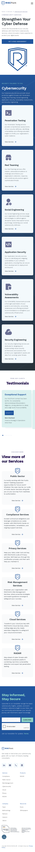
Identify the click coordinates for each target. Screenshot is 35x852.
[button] (32, 3)
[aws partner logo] (17, 829)
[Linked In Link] (4, 765)
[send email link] (10, 765)
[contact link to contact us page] (22, 765)
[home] (8, 3)
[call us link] (16, 765)
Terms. (26, 733)
